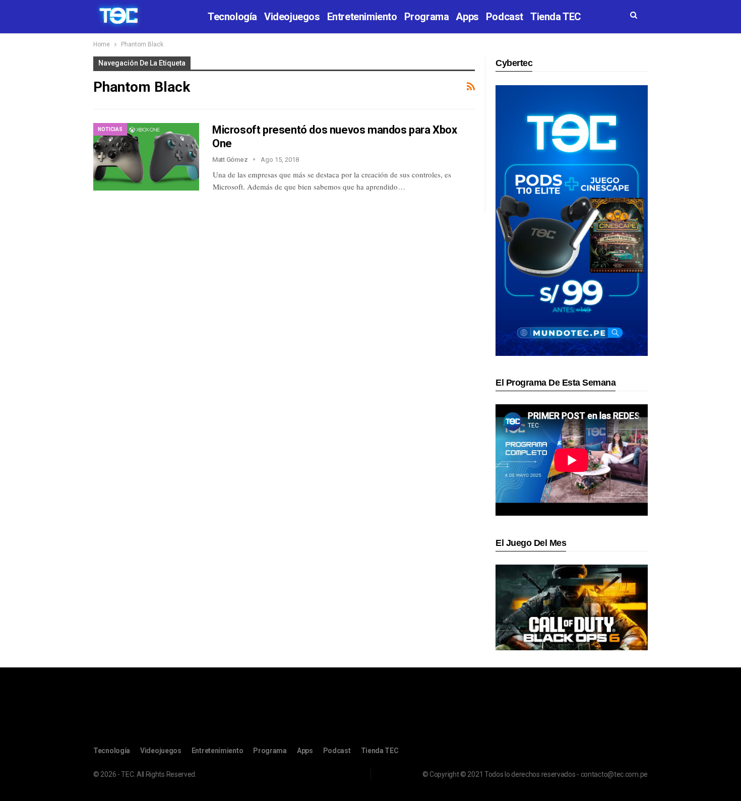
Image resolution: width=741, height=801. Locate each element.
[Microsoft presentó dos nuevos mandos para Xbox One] (146, 157)
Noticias (110, 129)
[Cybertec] (572, 220)
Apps (467, 17)
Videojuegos (292, 17)
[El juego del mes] (572, 607)
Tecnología (232, 17)
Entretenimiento (362, 17)
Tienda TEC (555, 17)
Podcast (504, 17)
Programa (426, 17)
